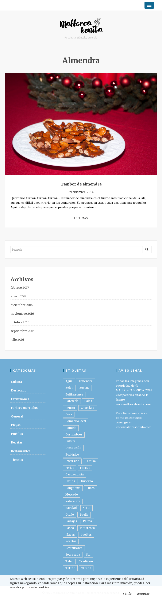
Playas (15, 425)
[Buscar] (147, 249)
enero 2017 (18, 296)
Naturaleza (72, 501)
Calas (88, 401)
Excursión (72, 461)
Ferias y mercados (24, 408)
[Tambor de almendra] (81, 124)
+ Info (127, 594)
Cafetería (71, 401)
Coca (68, 414)
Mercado (71, 494)
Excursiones (20, 399)
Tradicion (86, 561)
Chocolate (87, 408)
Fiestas (85, 468)
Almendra (85, 381)
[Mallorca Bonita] (81, 26)
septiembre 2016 (23, 331)
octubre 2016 (20, 322)
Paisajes (71, 521)
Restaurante (73, 548)
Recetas (16, 442)
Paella (84, 514)
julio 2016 (17, 340)
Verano (86, 568)
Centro (70, 408)
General (17, 416)
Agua (69, 381)
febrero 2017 (20, 288)
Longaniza (72, 488)
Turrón (70, 568)
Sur (88, 554)
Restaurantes (20, 451)
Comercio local (75, 421)
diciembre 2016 (22, 305)
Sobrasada (72, 554)
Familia (90, 461)
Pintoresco (87, 528)
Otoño (69, 514)
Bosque (84, 388)
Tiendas (17, 460)
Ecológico (72, 454)
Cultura (16, 382)
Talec (69, 561)
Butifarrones (74, 394)
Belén (69, 388)
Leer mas (81, 218)
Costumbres (73, 434)
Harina (70, 481)
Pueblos (17, 434)
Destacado (18, 390)
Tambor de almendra (81, 184)
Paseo (69, 528)
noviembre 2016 (22, 314)
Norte (86, 508)
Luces (90, 488)
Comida (70, 428)
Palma (87, 521)
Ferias (69, 468)
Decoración (73, 448)
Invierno (87, 481)
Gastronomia (74, 474)
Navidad (71, 508)
